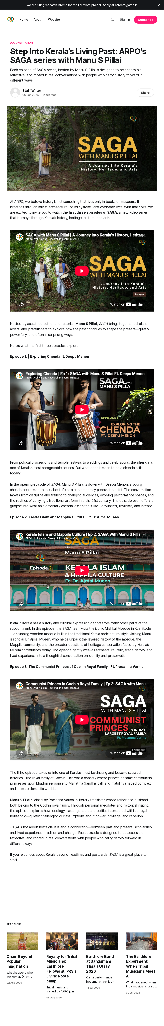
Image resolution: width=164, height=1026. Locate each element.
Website (54, 19)
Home (23, 19)
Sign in (125, 19)
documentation (21, 42)
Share (145, 93)
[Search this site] (112, 19)
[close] (159, 5)
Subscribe (145, 20)
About (38, 19)
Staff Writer (31, 91)
